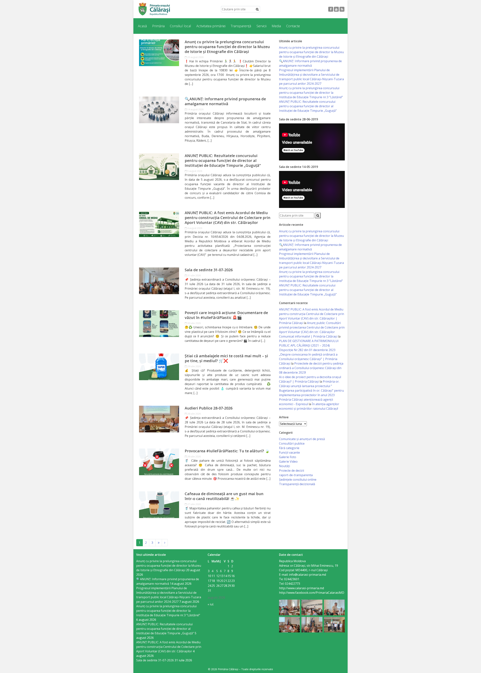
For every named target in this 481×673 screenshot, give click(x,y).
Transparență (241, 26)
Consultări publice (292, 443)
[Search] (257, 9)
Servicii (261, 26)
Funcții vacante (289, 452)
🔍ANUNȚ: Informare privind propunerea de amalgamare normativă (225, 101)
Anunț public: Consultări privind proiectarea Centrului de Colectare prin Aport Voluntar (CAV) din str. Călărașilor (312, 327)
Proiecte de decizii (291, 470)
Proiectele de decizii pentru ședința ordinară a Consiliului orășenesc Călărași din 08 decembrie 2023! (311, 368)
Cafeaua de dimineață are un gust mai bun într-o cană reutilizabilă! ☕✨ (224, 496)
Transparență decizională (297, 484)
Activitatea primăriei (210, 26)
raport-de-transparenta (296, 475)
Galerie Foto (287, 457)
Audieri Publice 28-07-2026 (208, 408)
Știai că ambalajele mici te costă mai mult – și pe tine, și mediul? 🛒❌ (226, 358)
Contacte (293, 26)
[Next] (158, 542)
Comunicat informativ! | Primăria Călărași (308, 336)
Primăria (158, 26)
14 (225, 576)
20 (221, 581)
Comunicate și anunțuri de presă (302, 439)
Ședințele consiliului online (297, 479)
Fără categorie (289, 448)
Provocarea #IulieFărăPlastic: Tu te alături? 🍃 (227, 451)
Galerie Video (288, 461)
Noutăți (284, 466)
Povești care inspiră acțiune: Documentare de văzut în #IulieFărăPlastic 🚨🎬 (226, 315)
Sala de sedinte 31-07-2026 (209, 269)
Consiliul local (180, 26)
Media (276, 26)
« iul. (211, 604)
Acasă (142, 26)
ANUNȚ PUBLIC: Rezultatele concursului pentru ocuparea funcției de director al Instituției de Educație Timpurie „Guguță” (223, 160)
